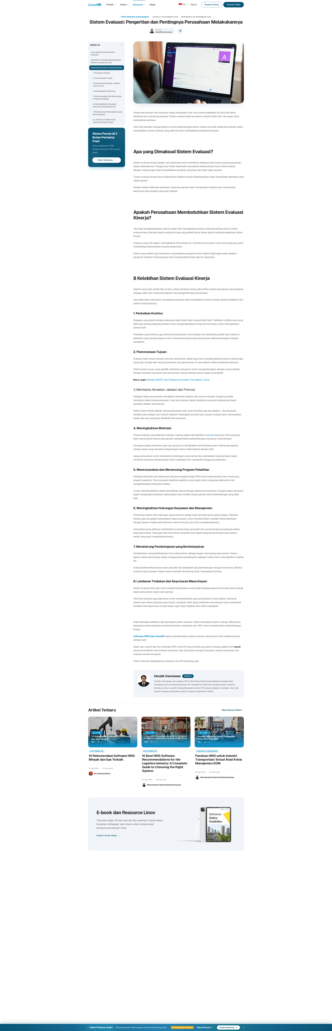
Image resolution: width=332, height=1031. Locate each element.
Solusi (123, 4)
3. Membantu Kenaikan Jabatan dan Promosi (106, 84)
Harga (152, 4)
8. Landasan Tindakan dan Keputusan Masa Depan (104, 120)
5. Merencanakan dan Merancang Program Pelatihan (107, 97)
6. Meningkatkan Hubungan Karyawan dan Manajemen (104, 105)
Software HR (96, 751)
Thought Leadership (207, 751)
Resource (138, 4)
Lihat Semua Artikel (231, 710)
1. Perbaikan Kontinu (101, 73)
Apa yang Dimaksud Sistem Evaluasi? (103, 53)
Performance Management (135, 17)
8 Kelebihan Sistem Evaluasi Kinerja (106, 68)
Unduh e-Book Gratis (106, 835)
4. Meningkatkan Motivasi (104, 91)
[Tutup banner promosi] (243, 1027)
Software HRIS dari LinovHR (148, 636)
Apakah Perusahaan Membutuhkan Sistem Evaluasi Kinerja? (106, 61)
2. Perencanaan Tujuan (102, 78)
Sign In (193, 4)
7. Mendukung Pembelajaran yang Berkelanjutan (107, 113)
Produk (109, 4)
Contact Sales (234, 4)
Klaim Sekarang (105, 160)
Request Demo (212, 4)
